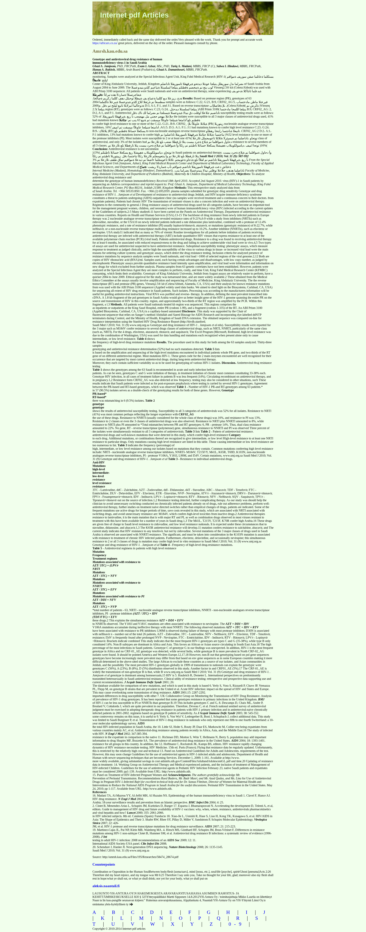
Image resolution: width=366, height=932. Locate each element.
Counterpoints (103, 864)
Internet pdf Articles (134, 15)
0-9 (236, 924)
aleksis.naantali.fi (106, 886)
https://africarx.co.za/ (104, 43)
